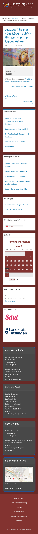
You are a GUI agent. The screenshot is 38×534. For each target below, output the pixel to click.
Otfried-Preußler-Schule (13, 357)
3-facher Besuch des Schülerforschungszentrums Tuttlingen (15, 121)
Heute (12, 279)
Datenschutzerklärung (19, 503)
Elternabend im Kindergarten (16, 176)
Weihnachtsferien (11, 97)
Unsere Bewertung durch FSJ (16, 189)
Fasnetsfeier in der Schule (15, 142)
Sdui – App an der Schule (13, 209)
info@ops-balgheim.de (13, 379)
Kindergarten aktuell (12, 157)
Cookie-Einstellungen (19, 516)
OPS (20, 45)
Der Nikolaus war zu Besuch (16, 171)
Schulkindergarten (11, 394)
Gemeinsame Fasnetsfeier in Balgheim (16, 165)
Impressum (19, 507)
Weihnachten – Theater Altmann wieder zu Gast (17, 182)
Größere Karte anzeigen (11, 484)
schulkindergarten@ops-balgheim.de (18, 414)
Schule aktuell (10, 111)
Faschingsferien (27, 102)
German (11, 226)
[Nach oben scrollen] (33, 529)
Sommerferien (10, 301)
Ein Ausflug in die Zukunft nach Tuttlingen (17, 135)
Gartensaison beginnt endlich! (16, 129)
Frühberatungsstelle (12, 431)
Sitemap (19, 521)
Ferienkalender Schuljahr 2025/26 (16, 205)
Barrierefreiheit (19, 512)
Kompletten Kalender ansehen (22, 86)
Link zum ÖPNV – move (13, 488)
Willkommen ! (19, 498)
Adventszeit (9, 147)
